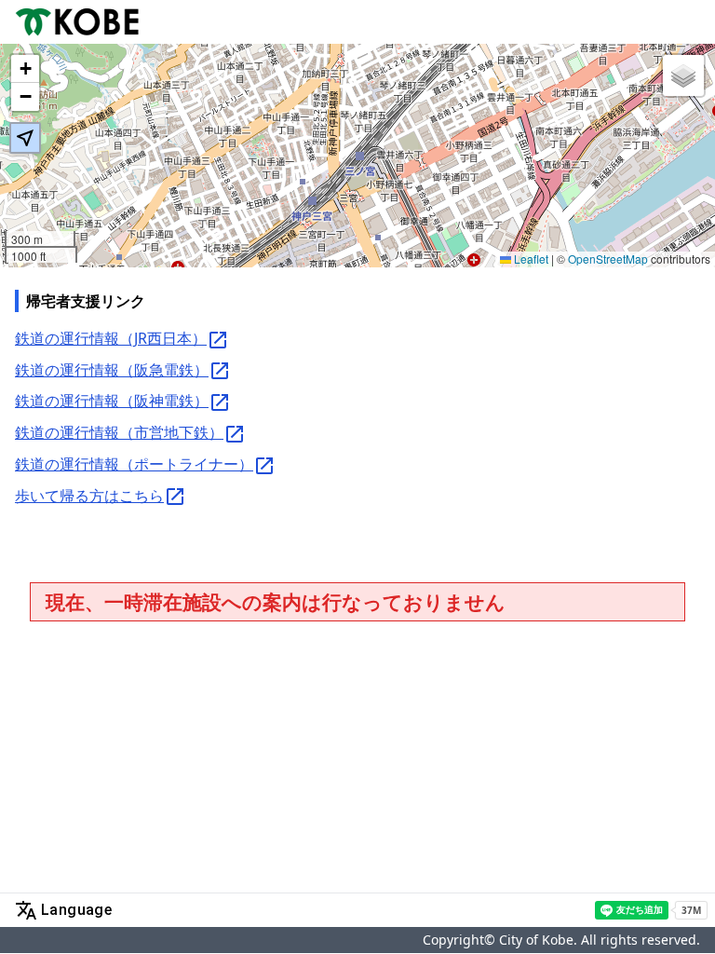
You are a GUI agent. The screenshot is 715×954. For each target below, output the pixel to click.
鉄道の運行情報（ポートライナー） (134, 464)
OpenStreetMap (608, 258)
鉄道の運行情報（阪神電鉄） (112, 400)
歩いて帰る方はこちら (89, 495)
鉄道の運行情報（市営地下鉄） (119, 432)
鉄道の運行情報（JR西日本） (111, 338)
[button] (25, 69)
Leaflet (529, 258)
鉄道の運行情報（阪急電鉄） (112, 370)
